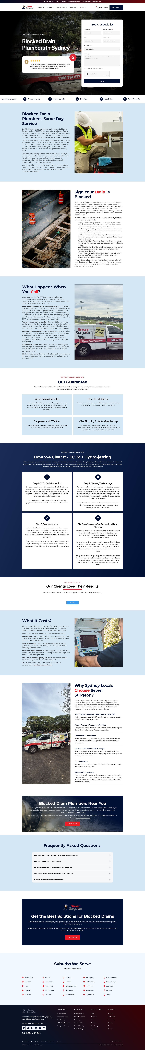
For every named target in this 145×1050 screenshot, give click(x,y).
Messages (87, 54)
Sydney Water (105, 738)
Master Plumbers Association (98, 730)
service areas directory (83, 818)
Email (85, 37)
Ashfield (90, 815)
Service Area (106, 37)
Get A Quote (72, 824)
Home (23, 34)
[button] (40, 7)
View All (72, 602)
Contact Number (108, 29)
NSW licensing (98, 717)
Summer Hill (81, 815)
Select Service (88, 46)
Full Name (87, 29)
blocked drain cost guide (43, 665)
